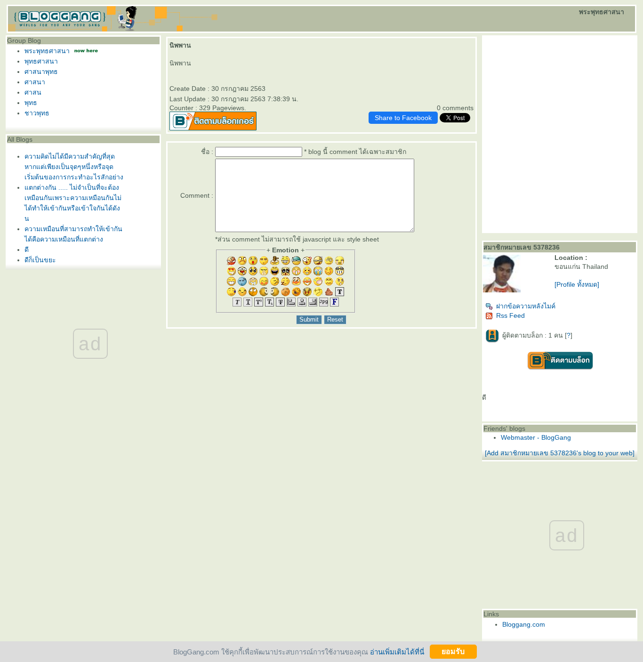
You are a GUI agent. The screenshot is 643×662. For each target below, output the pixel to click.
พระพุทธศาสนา (47, 51)
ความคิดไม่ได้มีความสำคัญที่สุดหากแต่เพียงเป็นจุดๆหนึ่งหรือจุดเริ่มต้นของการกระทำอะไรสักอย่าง (73, 167)
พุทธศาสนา (41, 61)
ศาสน (32, 92)
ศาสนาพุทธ (41, 71)
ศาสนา (34, 82)
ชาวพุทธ (36, 113)
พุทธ (30, 102)
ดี (26, 249)
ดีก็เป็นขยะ (40, 260)
